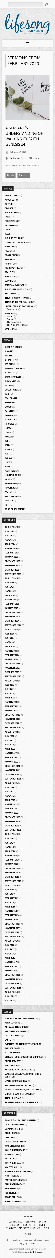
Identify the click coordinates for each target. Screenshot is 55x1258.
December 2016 (12, 975)
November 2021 (12, 770)
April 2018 (10, 907)
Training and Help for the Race (21, 1102)
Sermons (30, 1222)
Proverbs (10, 488)
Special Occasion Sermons (19, 1094)
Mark (7, 466)
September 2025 (13, 574)
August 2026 (11, 527)
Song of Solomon (14, 509)
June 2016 (10, 1000)
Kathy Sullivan (13, 1163)
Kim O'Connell (12, 1167)
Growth (9, 225)
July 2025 (9, 582)
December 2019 (12, 868)
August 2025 (11, 578)
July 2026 (9, 531)
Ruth (7, 505)
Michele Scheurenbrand (18, 1171)
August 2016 (11, 992)
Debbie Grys (11, 1133)
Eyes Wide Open (12, 1048)
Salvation (10, 276)
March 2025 (11, 600)
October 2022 (12, 723)
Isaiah (8, 432)
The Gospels (12, 322)
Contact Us (29, 1225)
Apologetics (11, 200)
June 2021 (10, 792)
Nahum (8, 479)
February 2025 (12, 604)
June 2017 (10, 949)
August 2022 (11, 732)
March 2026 (11, 548)
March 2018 (11, 911)
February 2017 (12, 966)
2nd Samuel (11, 381)
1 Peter (9, 356)
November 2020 (12, 821)
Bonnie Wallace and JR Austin (20, 1120)
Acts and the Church (16, 1027)
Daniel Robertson (14, 1124)
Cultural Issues (13, 1036)
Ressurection (13, 309)
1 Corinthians (12, 347)
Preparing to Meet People (19, 1085)
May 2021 (9, 796)
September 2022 (13, 727)
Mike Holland (12, 1176)
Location (14, 1225)
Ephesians (10, 402)
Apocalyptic (11, 195)
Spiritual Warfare (14, 285)
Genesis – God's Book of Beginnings (23, 1057)
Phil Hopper (11, 1188)
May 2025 (9, 591)
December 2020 (12, 817)
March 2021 (11, 804)
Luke (7, 462)
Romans (9, 501)
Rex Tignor (10, 1193)
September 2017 (13, 937)
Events (42, 1222)
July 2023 (9, 685)
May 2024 (9, 642)
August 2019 (11, 885)
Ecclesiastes (11, 398)
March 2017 (11, 962)
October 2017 (12, 932)
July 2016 (9, 996)
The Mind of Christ (15, 325)
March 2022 (11, 753)
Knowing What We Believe (18, 1070)
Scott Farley (12, 1197)
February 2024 (12, 655)
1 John (8, 351)
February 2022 (12, 757)
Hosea (8, 428)
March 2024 (11, 651)
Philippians (11, 483)
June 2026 (10, 536)
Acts (7, 385)
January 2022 (11, 762)
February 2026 (12, 553)
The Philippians (13, 1098)
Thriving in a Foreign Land (19, 302)
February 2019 (12, 898)
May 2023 (9, 693)
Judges (8, 458)
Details (10, 175)
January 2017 (11, 971)
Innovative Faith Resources (32, 1252)
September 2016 (13, 988)
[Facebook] (29, 1234)
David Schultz (12, 1129)
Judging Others (13, 238)
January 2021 (11, 813)
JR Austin (10, 1159)
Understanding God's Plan (19, 306)
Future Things (12, 1052)
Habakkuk (10, 420)
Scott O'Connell (14, 1201)
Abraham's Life (12, 1023)
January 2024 (11, 659)
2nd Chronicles (13, 377)
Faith (36, 158)
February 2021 (12, 809)
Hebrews (9, 424)
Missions (9, 247)
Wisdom (9, 313)
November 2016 (12, 979)
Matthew (10, 471)
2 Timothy (10, 373)
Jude (7, 454)
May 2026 (9, 540)
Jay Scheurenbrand (15, 1150)
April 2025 (10, 595)
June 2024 (10, 638)
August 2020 (11, 834)
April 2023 (10, 698)
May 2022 (9, 745)
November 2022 (12, 719)
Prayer (8, 251)
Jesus (7, 234)
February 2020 (12, 860)
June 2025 (10, 587)
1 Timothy (10, 360)
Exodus (9, 407)
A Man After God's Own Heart (20, 1018)
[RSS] (25, 1234)
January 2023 (11, 710)
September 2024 (13, 625)
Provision (10, 259)
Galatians (10, 411)
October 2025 (12, 570)
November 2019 (12, 873)
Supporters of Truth (16, 289)
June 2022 (10, 740)
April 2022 (10, 749)
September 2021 (13, 779)
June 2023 (10, 689)
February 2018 (12, 915)
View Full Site (27, 1216)
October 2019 (12, 877)
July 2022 (9, 736)
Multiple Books (13, 475)
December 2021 (12, 766)
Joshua (9, 449)
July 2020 (9, 838)
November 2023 (12, 668)
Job (6, 441)
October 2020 (12, 826)
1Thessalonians (13, 368)
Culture (9, 204)
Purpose (9, 264)
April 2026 (10, 544)
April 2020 (10, 851)
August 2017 (11, 941)
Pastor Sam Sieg (17, 158)
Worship (9, 329)
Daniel (8, 394)
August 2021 (11, 783)
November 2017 (12, 928)
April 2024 (10, 646)
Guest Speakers (13, 1061)
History (10, 316)
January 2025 (11, 608)
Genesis (9, 415)
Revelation (11, 496)
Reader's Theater (14, 268)
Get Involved (15, 1222)
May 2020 (9, 847)
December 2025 (12, 561)
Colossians (11, 390)
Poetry (10, 319)
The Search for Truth (17, 298)
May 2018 (9, 902)
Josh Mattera (12, 1154)
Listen (25, 175)
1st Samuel (11, 364)
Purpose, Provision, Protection (22, 1090)
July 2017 (9, 945)
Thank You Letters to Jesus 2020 (23, 1228)
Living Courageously (16, 1081)
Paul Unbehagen (13, 1184)
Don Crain (10, 1137)
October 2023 (12, 672)
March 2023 (11, 702)
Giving (42, 1225)
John (7, 445)
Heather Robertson (15, 1142)
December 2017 (12, 924)
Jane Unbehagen (13, 1146)
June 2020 (10, 843)
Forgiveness (11, 221)
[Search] (46, 4)
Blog (46, 1228)
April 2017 (10, 958)
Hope (7, 230)
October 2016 (12, 983)
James (8, 437)
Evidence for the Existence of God (23, 1044)
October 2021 (12, 774)
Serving (9, 281)
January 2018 (11, 919)
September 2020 (13, 830)
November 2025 (12, 565)
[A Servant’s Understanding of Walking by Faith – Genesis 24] (28, 118)
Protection (11, 255)
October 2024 (12, 621)
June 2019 (10, 894)
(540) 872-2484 (29, 1243)
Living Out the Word (16, 242)
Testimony (10, 294)
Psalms (8, 492)
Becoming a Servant (15, 1031)
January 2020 (11, 864)
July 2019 (9, 890)
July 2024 (9, 634)
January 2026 (11, 557)
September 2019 (13, 881)
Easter (8, 1040)
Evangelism (11, 212)
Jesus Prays (11, 1065)
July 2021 (9, 787)
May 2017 (9, 954)
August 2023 (11, 681)
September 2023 (13, 676)
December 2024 (12, 612)
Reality (9, 272)
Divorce (9, 208)
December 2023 (12, 664)
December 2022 (12, 715)
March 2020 (11, 855)
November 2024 (12, 617)
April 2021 (10, 800)
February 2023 (12, 706)
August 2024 (11, 629)
